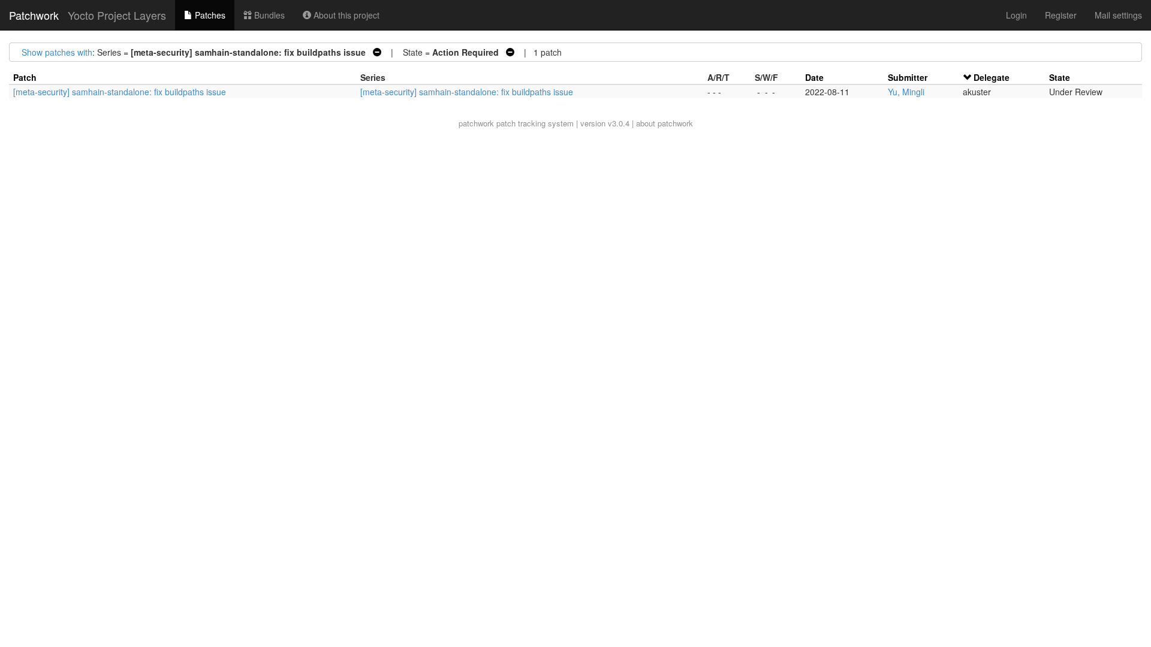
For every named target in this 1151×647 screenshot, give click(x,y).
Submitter (907, 77)
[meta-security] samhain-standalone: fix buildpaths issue (119, 92)
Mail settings (1118, 15)
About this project (345, 15)
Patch (25, 77)
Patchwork (34, 15)
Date (814, 77)
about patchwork (664, 123)
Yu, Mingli (906, 92)
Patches (208, 15)
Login (1016, 15)
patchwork (476, 123)
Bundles (268, 15)
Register (1061, 15)
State (1059, 77)
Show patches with (57, 52)
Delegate (992, 77)
